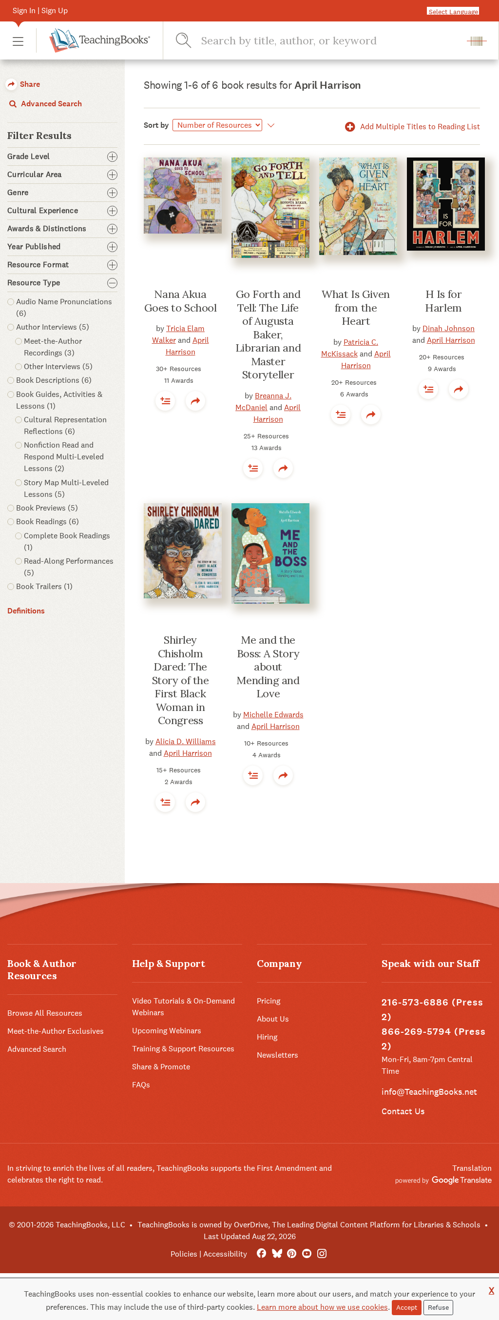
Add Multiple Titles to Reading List (419, 126)
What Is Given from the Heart (355, 307)
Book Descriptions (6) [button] (54, 380)
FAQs (141, 1085)
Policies (184, 1254)
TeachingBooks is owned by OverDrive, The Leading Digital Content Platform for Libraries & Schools (308, 1225)
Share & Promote (161, 1067)
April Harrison (451, 340)
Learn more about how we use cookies (322, 1307)
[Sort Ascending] (269, 125)
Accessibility (225, 1254)
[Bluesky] (276, 1254)
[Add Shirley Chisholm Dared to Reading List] (165, 802)
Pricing (268, 1001)
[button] (18, 40)
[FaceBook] (261, 1254)
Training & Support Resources (183, 1049)
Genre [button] (18, 192)
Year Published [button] (33, 247)
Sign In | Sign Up (40, 10)
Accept (406, 1307)
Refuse (438, 1307)
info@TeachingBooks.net (429, 1091)
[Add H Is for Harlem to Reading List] (428, 389)
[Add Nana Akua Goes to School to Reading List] (165, 401)
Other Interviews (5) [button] (58, 366)
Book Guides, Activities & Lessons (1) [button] (59, 400)
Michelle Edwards (273, 714)
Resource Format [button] (38, 265)
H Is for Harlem (443, 301)
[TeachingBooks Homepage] (93, 40)
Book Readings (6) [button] (47, 521)
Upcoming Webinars (166, 1030)
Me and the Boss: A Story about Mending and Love (267, 666)
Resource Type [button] (33, 283)
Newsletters (277, 1055)
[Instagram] (321, 1254)
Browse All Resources (44, 1013)
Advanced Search (50, 104)
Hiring (267, 1037)
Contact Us (403, 1111)
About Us (273, 1019)
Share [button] (29, 84)
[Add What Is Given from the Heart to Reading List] (340, 414)
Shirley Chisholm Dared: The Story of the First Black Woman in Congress (180, 680)
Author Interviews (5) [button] (52, 327)
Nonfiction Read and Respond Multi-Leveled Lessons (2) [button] (64, 456)
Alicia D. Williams (185, 741)
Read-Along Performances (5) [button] (69, 567)
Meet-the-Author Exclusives (55, 1031)
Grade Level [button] (28, 156)
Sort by (156, 125)
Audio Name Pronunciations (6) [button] (64, 307)
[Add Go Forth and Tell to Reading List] (253, 468)
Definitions (26, 611)
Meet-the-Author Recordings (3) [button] (53, 347)
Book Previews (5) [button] (47, 508)
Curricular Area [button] (34, 174)
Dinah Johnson (448, 328)
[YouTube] (306, 1254)
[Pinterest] (291, 1254)
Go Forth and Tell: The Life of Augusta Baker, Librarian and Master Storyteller (268, 334)
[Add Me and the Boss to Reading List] (253, 775)
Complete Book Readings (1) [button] (67, 541)
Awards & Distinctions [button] (47, 229)
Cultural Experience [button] (42, 211)
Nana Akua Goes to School (180, 301)
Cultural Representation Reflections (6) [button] (65, 425)
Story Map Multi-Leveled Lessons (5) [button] (66, 488)
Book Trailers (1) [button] (44, 586)
